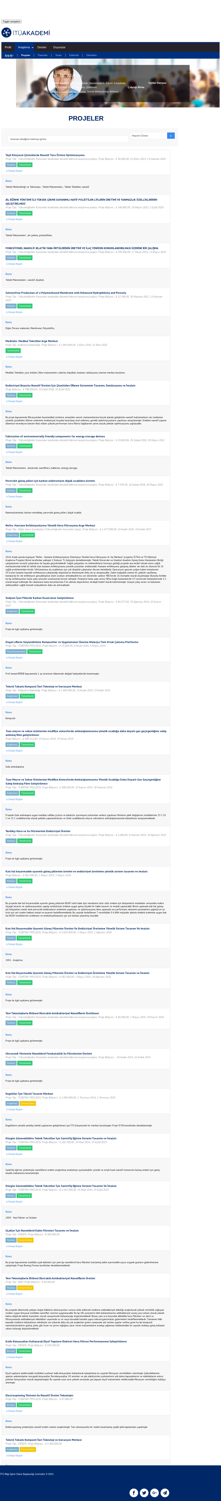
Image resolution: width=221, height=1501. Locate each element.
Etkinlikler (92, 55)
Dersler (41, 47)
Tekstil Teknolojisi (115, 82)
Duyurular (59, 47)
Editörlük (74, 55)
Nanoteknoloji (96, 82)
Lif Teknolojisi (80, 82)
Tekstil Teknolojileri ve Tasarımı (68, 91)
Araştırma (24, 47)
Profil (8, 47)
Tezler (58, 55)
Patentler (43, 55)
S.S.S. (9, 55)
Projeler (25, 55)
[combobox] (152, 135)
